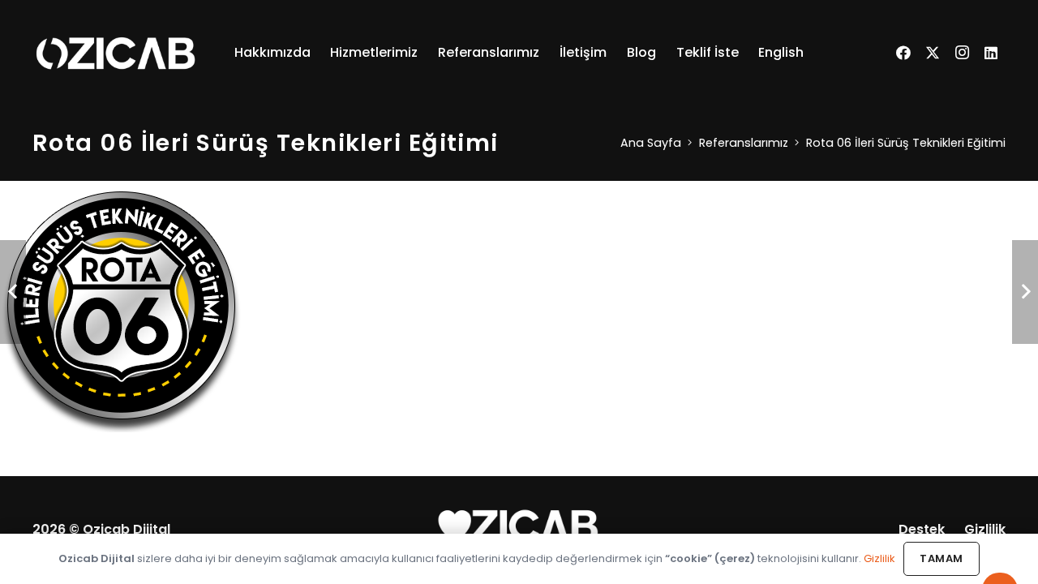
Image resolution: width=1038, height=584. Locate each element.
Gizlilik (985, 529)
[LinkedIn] (991, 52)
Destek (922, 529)
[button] (319, 52)
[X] (932, 52)
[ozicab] (115, 52)
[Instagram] (961, 52)
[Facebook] (903, 52)
